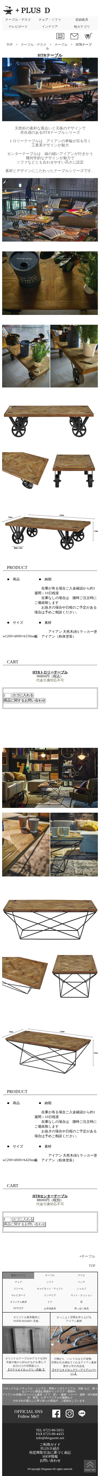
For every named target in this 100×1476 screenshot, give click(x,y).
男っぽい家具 (81, 1308)
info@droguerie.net (50, 1438)
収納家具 (81, 20)
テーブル (61, 45)
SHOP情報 (50, 1456)
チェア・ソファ (50, 20)
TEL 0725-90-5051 (50, 1430)
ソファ (50, 1282)
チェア (18, 1282)
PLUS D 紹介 (50, 1448)
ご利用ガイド (50, 1445)
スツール (18, 1288)
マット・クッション (81, 1295)
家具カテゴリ (18, 1275)
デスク (81, 1275)
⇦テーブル (87, 1256)
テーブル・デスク (18, 20)
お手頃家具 (50, 1308)
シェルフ (81, 1288)
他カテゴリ (82, 26)
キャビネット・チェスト (50, 1288)
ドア (49, 1302)
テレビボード (18, 26)
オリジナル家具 (18, 1302)
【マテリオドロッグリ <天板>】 (26, 1369)
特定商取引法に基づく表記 (50, 1452)
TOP (9, 45)
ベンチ (81, 1282)
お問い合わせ (50, 1460)
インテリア (50, 26)
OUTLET (18, 1308)
